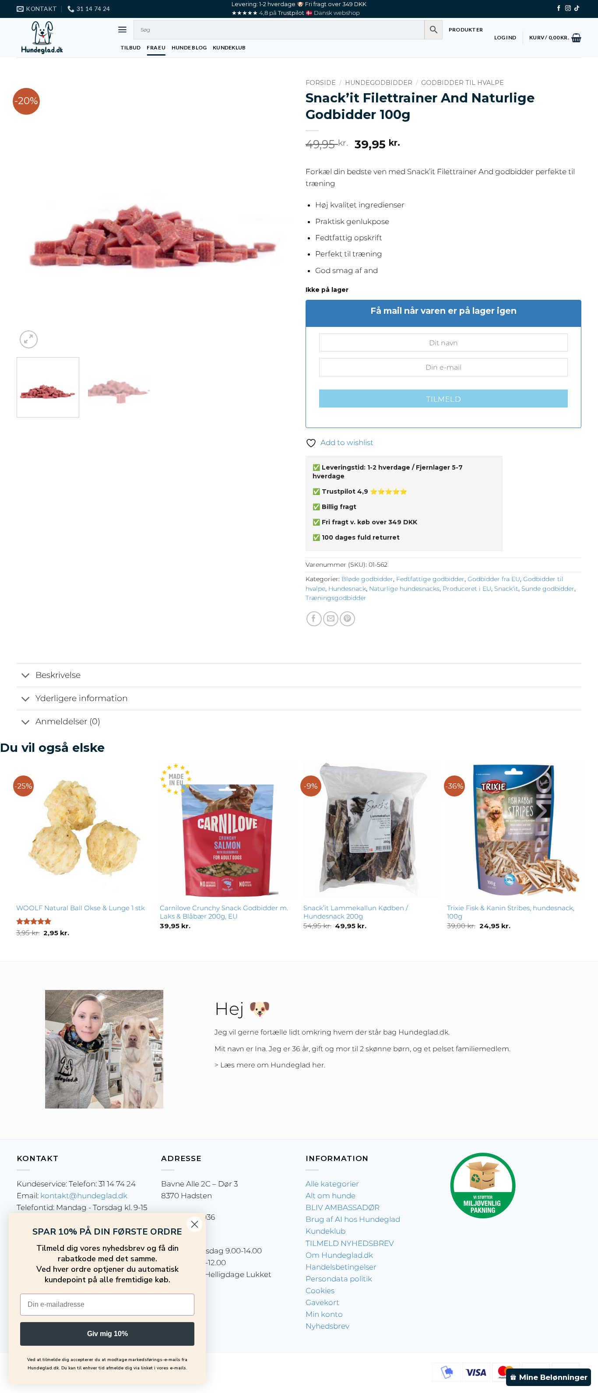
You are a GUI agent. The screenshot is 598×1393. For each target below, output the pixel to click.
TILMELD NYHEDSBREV (350, 1243)
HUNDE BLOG (189, 47)
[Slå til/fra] (26, 676)
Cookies (320, 1290)
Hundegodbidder (378, 83)
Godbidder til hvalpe (462, 83)
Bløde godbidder (367, 578)
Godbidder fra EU (494, 578)
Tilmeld (443, 399)
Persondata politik (339, 1278)
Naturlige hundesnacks (404, 588)
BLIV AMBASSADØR (343, 1207)
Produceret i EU (467, 588)
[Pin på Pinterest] (347, 619)
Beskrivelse (58, 675)
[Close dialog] (194, 1224)
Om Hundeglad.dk (339, 1255)
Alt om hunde (330, 1195)
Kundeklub (325, 1231)
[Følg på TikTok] (577, 8)
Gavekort (322, 1302)
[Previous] (33, 212)
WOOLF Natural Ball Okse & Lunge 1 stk (80, 908)
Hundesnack (347, 588)
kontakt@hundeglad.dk (83, 1195)
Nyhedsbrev (327, 1326)
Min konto (324, 1314)
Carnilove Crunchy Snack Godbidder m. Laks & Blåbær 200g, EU (224, 912)
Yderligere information (81, 698)
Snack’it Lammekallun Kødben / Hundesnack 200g (355, 912)
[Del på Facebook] (314, 619)
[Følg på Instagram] (568, 8)
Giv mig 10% (107, 1333)
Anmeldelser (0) (67, 721)
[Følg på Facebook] (559, 8)
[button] (122, 29)
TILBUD (130, 47)
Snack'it (506, 588)
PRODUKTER (466, 29)
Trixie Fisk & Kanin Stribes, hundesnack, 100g (510, 912)
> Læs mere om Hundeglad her (269, 1065)
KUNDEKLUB (229, 47)
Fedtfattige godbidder (430, 578)
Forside (321, 83)
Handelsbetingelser (341, 1267)
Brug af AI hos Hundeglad (353, 1219)
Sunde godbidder (547, 588)
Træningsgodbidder (336, 597)
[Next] (276, 212)
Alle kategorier (332, 1183)
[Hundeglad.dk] (60, 37)
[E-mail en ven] (330, 619)
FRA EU (156, 47)
